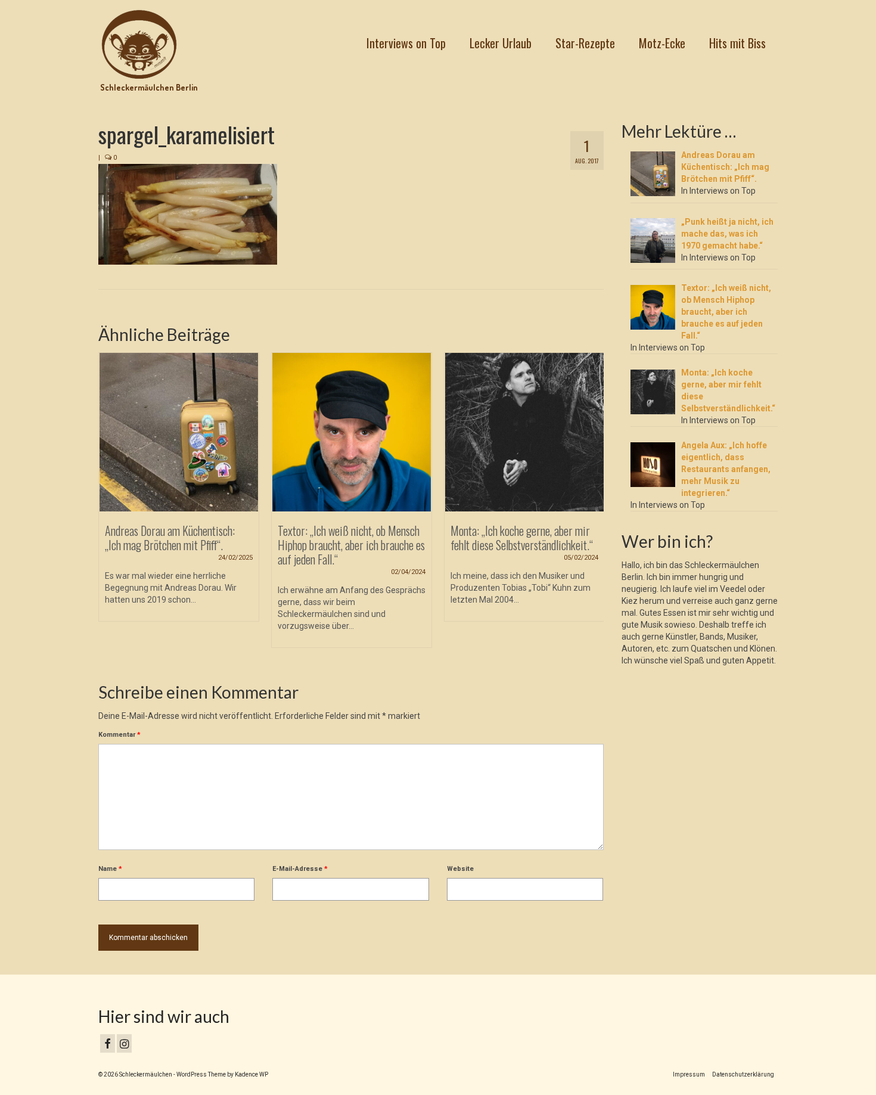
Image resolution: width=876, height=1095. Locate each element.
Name (110, 869)
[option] (178, 493)
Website (460, 869)
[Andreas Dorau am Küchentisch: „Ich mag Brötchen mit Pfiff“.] (179, 432)
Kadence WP (251, 1074)
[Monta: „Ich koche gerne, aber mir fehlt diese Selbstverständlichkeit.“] (524, 432)
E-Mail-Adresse (300, 869)
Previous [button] (108, 507)
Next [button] (593, 507)
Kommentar (119, 735)
